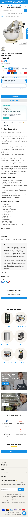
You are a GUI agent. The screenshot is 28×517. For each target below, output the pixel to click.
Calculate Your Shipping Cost (12, 77)
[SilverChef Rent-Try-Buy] (22, 73)
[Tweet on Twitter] (4, 282)
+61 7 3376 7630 (14, 499)
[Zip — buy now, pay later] (19, 73)
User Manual (5, 232)
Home (2, 16)
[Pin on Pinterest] (9, 282)
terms (13, 256)
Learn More (6, 117)
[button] (13, 68)
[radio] (14, 81)
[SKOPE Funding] (25, 73)
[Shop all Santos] (5, 58)
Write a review (14, 298)
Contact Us (10, 512)
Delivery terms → (23, 88)
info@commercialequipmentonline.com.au (14, 500)
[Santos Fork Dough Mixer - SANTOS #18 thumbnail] (3, 48)
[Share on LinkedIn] (7, 282)
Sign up (21, 489)
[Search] (25, 10)
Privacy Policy (17, 512)
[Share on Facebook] (2, 282)
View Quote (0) (27, 33)
